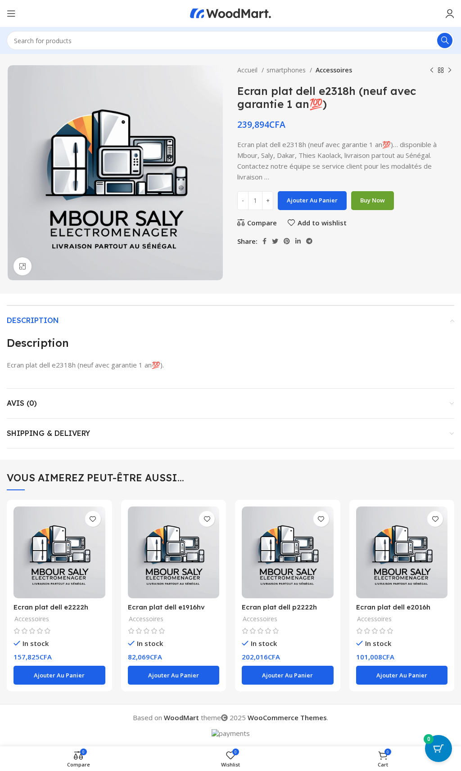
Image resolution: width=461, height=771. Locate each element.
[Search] (444, 40)
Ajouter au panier (312, 200)
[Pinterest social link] (287, 241)
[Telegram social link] (309, 241)
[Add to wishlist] (93, 519)
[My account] (450, 13)
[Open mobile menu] (11, 13)
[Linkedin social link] (298, 241)
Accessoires (333, 70)
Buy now (372, 200)
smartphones (287, 70)
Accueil (248, 70)
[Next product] (449, 70)
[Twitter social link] (275, 241)
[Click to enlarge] (23, 266)
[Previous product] (431, 70)
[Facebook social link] (264, 241)
